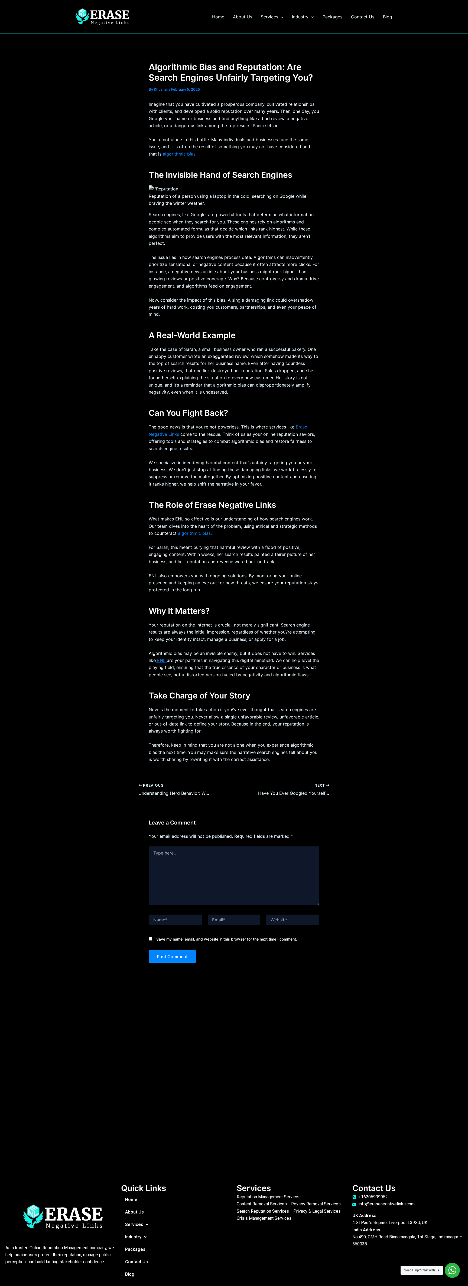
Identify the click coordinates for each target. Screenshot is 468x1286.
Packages (332, 16)
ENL (161, 660)
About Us (242, 16)
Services (269, 16)
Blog (387, 16)
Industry (300, 16)
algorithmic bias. (180, 154)
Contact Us (362, 16)
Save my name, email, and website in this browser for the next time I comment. (226, 939)
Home (218, 16)
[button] (281, 17)
